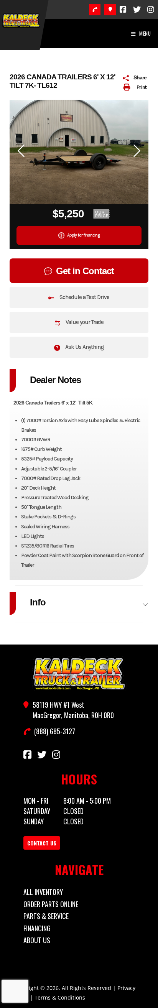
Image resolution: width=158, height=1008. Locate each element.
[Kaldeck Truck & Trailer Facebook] (123, 9)
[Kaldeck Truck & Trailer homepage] (79, 674)
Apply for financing (83, 235)
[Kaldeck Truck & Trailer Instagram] (150, 9)
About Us (36, 940)
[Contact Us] (110, 9)
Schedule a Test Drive (83, 297)
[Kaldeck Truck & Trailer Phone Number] (94, 9)
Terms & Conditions (60, 997)
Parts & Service (46, 916)
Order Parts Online (50, 904)
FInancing (37, 928)
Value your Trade (84, 322)
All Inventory (43, 892)
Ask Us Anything (84, 347)
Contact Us (41, 843)
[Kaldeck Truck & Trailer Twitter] (137, 9)
